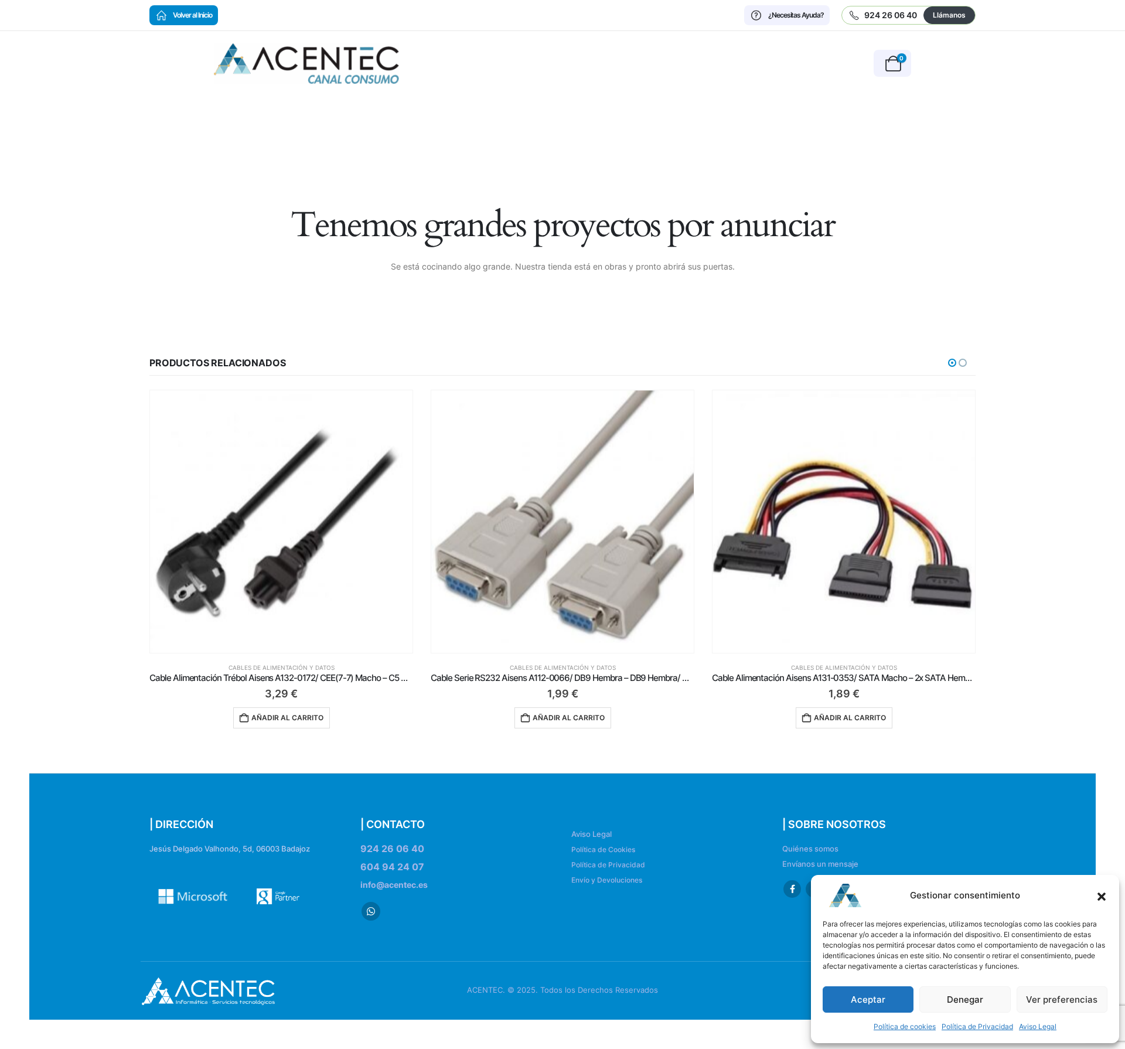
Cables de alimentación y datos (282, 667)
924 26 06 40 (392, 848)
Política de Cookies (603, 849)
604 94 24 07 (392, 867)
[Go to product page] (281, 521)
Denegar (965, 999)
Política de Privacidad (977, 1026)
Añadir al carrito (287, 717)
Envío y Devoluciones (606, 880)
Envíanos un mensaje (820, 864)
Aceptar (868, 999)
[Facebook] (792, 889)
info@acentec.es (394, 885)
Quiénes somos (810, 848)
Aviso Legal (1037, 1026)
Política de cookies (905, 1026)
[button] (1101, 895)
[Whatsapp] (371, 911)
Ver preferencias (1061, 999)
